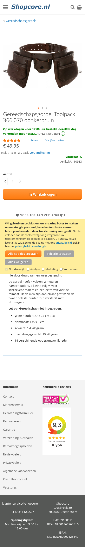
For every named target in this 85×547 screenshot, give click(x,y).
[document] (43, 246)
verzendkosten (40, 153)
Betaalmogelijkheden (17, 446)
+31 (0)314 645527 (21, 512)
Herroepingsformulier (18, 413)
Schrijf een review (54, 140)
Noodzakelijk (17, 269)
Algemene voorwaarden (19, 471)
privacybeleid (63, 242)
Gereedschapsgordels (21, 21)
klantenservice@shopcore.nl (21, 503)
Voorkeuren (71, 269)
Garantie (9, 429)
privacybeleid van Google (30, 246)
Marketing (51, 269)
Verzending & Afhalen (18, 438)
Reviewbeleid (12, 454)
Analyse (35, 269)
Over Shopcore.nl (15, 479)
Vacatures (10, 487)
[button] (39, 108)
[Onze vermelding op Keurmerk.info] (62, 400)
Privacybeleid (12, 463)
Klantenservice (13, 405)
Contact (8, 396)
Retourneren (12, 421)
